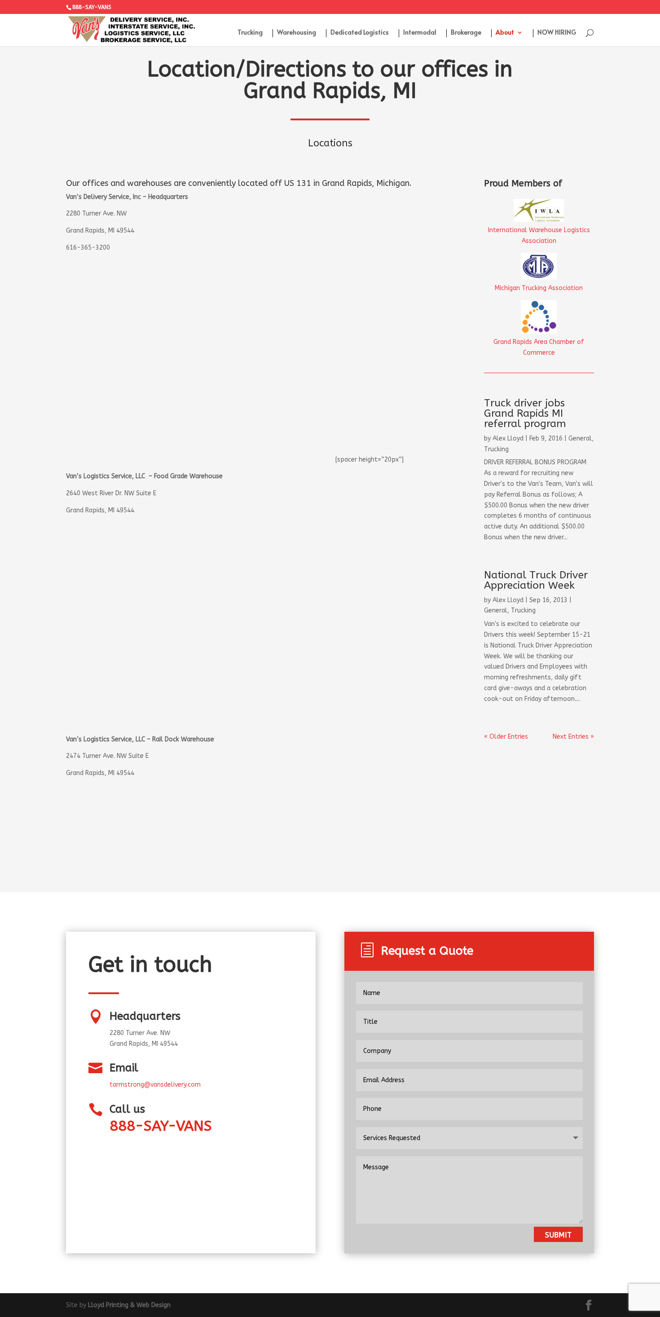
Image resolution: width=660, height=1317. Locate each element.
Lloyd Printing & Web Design (129, 1305)
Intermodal (419, 32)
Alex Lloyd (508, 438)
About (505, 32)
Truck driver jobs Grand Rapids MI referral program (525, 413)
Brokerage (466, 32)
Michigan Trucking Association (539, 288)
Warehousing (296, 32)
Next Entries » (573, 736)
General (580, 438)
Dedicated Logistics (359, 32)
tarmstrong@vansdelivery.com (155, 1084)
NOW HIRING (556, 32)
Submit (558, 1235)
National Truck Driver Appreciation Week (536, 580)
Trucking (250, 32)
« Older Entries (506, 736)
